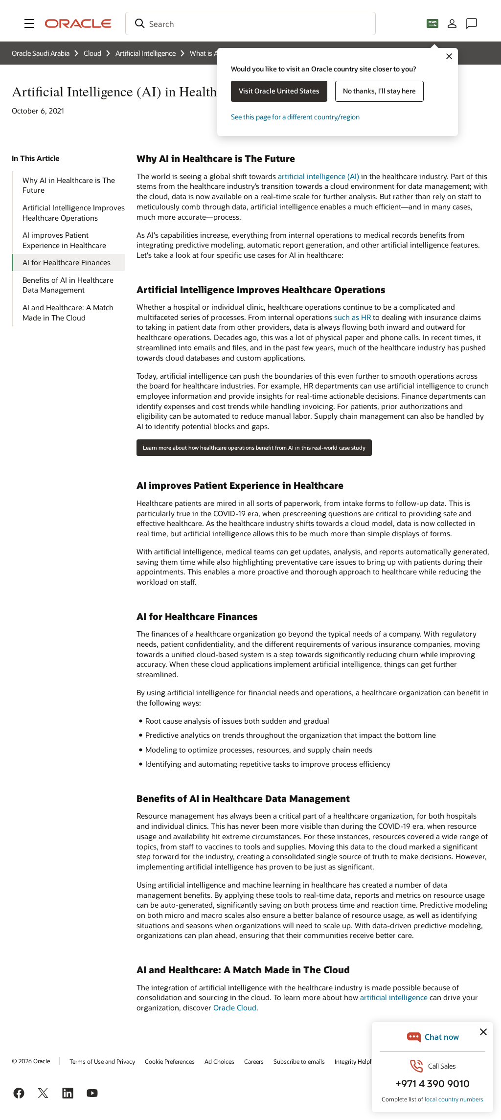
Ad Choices (219, 1061)
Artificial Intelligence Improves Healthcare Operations (74, 213)
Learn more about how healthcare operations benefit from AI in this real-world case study (254, 447)
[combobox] (250, 23)
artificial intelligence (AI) (318, 176)
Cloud (92, 53)
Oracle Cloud (234, 1007)
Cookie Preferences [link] (170, 1061)
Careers (254, 1061)
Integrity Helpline (357, 1061)
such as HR (352, 317)
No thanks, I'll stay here (379, 90)
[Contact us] (472, 23)
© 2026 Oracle (31, 1061)
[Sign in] (452, 23)
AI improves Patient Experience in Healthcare (64, 240)
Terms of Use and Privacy (102, 1061)
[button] (29, 23)
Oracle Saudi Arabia (40, 53)
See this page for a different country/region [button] (295, 116)
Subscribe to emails (299, 1061)
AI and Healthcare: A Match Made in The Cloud (68, 312)
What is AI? (206, 53)
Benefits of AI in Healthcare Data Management (68, 285)
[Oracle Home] (78, 23)
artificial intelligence (394, 997)
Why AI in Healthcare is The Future (69, 185)
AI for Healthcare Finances (67, 262)
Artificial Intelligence (145, 53)
